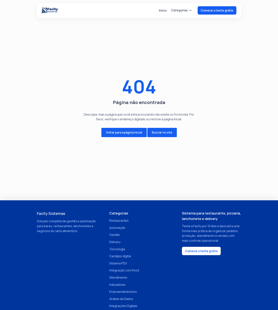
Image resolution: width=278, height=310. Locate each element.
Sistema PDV (118, 263)
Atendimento (118, 277)
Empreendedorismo (123, 292)
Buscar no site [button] (162, 132)
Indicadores (117, 285)
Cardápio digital (120, 256)
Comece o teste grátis (217, 10)
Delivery (114, 242)
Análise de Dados (121, 299)
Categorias (179, 10)
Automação (117, 228)
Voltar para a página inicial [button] (124, 132)
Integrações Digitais (123, 306)
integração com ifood (124, 270)
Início (163, 10)
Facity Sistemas (51, 213)
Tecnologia (117, 249)
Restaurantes (119, 220)
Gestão (114, 235)
